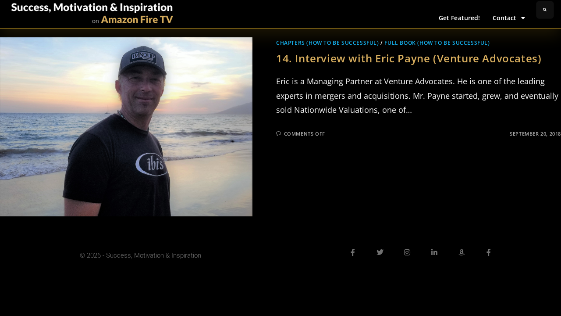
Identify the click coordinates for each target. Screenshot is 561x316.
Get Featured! (459, 18)
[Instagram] (407, 252)
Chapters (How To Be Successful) (327, 43)
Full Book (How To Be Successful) (437, 43)
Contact (505, 18)
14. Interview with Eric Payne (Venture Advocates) (408, 58)
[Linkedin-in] (434, 252)
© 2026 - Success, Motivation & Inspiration (140, 255)
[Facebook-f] (353, 252)
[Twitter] (380, 252)
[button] (545, 10)
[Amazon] (461, 252)
